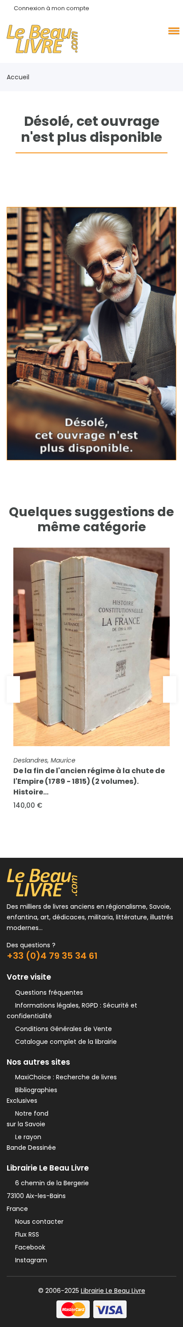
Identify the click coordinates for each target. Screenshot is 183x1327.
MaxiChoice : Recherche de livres (64, 1077)
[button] (172, 30)
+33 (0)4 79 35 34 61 (52, 956)
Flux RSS (25, 1234)
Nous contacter (38, 1221)
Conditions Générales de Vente (62, 1028)
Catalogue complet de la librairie (64, 1041)
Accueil (18, 77)
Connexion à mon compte (51, 8)
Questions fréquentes (47, 992)
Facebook (28, 1247)
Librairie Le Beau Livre (113, 1290)
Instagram (29, 1260)
